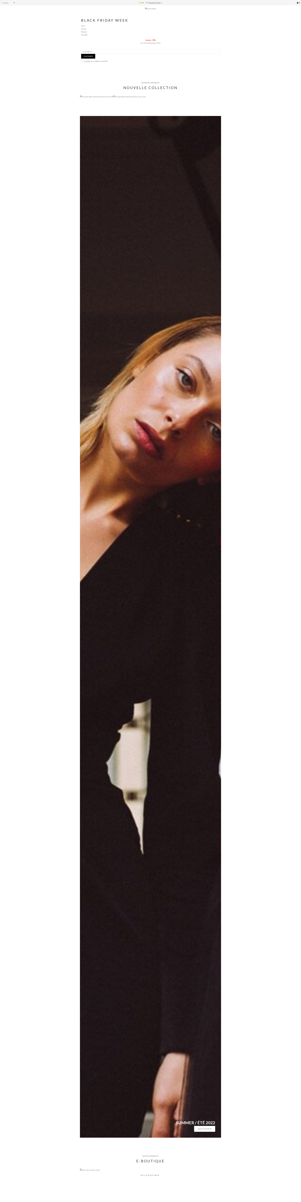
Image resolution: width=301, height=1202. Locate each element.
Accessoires (150, 1175)
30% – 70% (150, 3)
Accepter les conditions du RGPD (96, 61)
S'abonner (88, 56)
